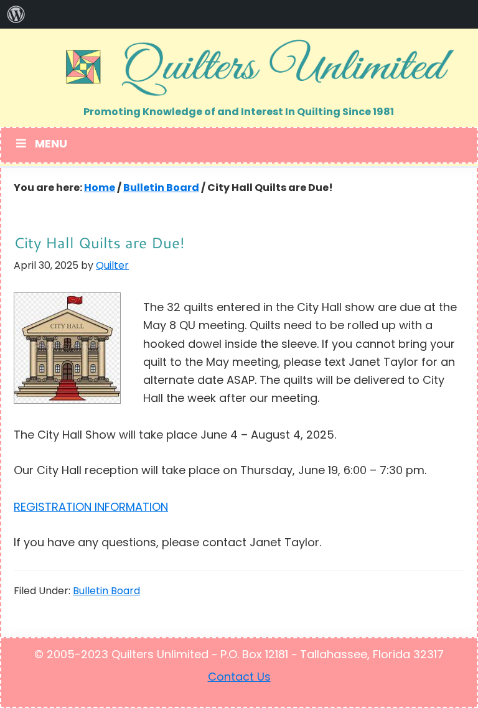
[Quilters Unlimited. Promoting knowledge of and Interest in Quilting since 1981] (238, 67)
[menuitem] (16, 14)
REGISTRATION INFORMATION (91, 508)
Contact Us (239, 678)
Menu (51, 145)
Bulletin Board (106, 592)
